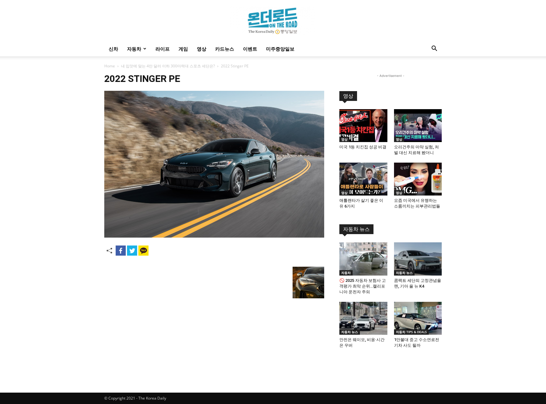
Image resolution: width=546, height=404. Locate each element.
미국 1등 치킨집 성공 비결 (362, 147)
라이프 (162, 49)
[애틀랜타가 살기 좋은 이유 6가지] (363, 179)
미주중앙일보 (280, 49)
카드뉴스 (224, 49)
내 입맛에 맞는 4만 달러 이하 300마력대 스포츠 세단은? (168, 66)
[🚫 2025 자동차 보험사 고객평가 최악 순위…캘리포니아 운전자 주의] (363, 258)
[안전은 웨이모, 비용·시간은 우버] (363, 318)
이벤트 (250, 49)
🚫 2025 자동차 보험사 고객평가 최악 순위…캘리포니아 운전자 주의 (362, 286)
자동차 (134, 49)
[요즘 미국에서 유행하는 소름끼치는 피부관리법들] (418, 179)
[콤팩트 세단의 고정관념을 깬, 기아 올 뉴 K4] (418, 258)
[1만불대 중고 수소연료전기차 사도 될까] (418, 318)
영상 (201, 49)
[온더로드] (273, 21)
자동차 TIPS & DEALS (411, 332)
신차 (113, 49)
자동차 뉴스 (356, 229)
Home (109, 66)
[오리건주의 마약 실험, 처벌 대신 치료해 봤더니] (418, 125)
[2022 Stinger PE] (214, 236)
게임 (183, 49)
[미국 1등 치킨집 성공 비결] (363, 125)
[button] (434, 49)
